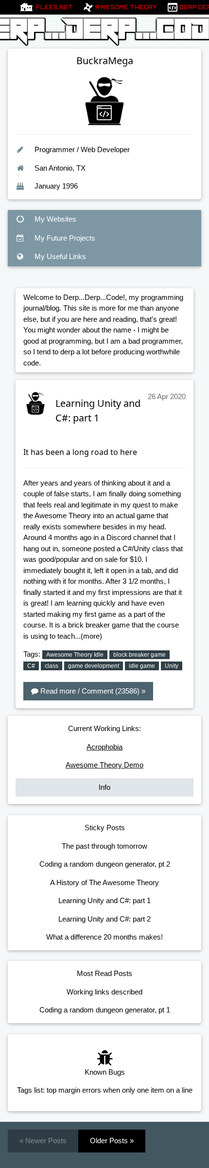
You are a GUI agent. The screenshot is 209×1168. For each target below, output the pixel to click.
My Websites (54, 219)
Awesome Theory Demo (104, 765)
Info (104, 787)
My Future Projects (64, 238)
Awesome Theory (126, 7)
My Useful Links (59, 256)
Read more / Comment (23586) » (91, 691)
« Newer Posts (43, 1140)
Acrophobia (104, 747)
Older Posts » (112, 1140)
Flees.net (54, 7)
